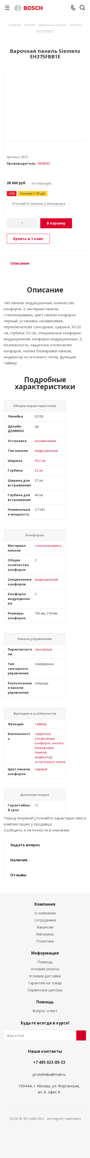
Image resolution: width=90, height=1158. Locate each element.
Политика (45, 940)
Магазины (45, 933)
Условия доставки (45, 975)
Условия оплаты (45, 968)
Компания (45, 904)
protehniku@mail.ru (49, 1074)
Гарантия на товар (45, 982)
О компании (45, 912)
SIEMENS (43, 163)
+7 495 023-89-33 (49, 1062)
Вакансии (45, 926)
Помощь (45, 961)
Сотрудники (45, 919)
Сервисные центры (45, 989)
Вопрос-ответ (45, 1010)
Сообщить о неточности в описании (36, 829)
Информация (45, 953)
